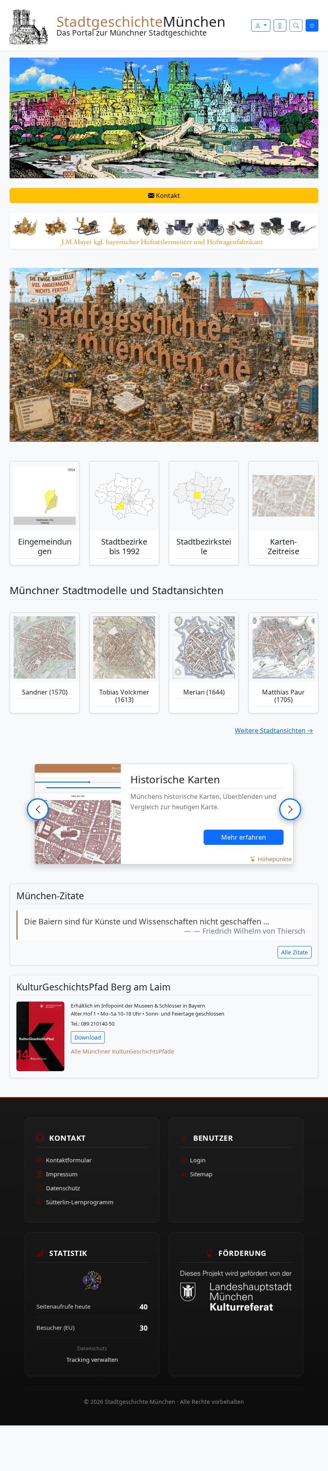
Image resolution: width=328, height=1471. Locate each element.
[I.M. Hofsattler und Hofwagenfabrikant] (164, 230)
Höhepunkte (274, 859)
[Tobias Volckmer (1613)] (124, 647)
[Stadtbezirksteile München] (203, 496)
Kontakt (167, 195)
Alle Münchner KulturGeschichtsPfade (122, 1051)
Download (87, 1037)
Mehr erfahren (243, 837)
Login (198, 1160)
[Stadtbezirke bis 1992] (124, 496)
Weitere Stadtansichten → (274, 730)
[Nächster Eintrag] (290, 809)
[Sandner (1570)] (44, 647)
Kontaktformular (69, 1160)
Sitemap (201, 1174)
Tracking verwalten (92, 1359)
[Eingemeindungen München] (44, 496)
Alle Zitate (294, 952)
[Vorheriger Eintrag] (38, 809)
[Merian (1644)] (203, 647)
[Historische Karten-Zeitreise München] (283, 496)
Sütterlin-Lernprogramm (80, 1202)
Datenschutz (63, 1188)
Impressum (62, 1174)
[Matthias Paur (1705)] (283, 647)
